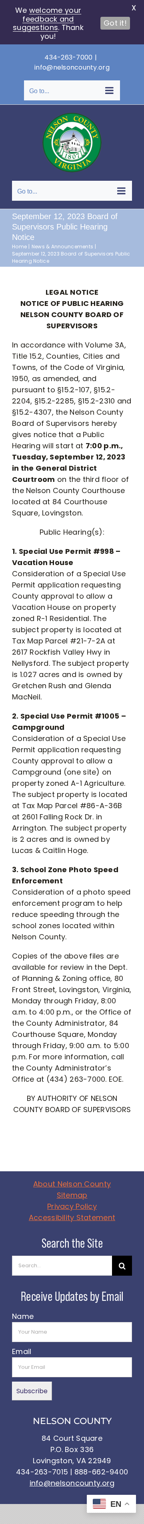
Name (23, 1316)
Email (21, 1351)
